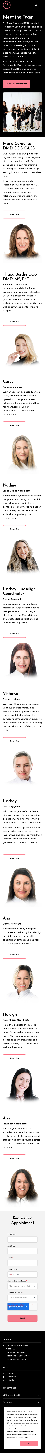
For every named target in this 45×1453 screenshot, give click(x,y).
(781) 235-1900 (20, 1359)
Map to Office (23, 1356)
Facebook (11, 1377)
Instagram (11, 1373)
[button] (36, 5)
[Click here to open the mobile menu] (40, 5)
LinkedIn (10, 1380)
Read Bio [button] (14, 214)
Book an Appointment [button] (16, 84)
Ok (29, 1443)
